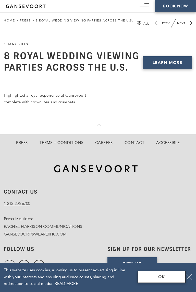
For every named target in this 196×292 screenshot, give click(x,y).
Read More (66, 283)
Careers (104, 142)
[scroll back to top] (98, 127)
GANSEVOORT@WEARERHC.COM (35, 234)
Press (25, 20)
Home (9, 20)
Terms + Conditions (61, 142)
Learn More (167, 62)
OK (161, 277)
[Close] (189, 277)
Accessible (168, 142)
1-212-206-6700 (17, 203)
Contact (134, 142)
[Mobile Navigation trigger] (144, 6)
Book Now (175, 6)
